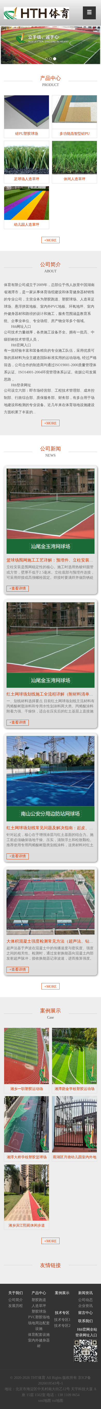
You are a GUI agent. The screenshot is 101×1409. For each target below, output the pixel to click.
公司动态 (85, 1300)
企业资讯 (85, 1306)
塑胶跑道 (39, 1300)
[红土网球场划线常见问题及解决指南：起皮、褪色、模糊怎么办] (50, 778)
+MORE (50, 240)
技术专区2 (62, 1326)
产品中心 (39, 1293)
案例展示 (62, 1293)
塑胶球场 (39, 1311)
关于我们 (15, 1293)
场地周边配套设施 (39, 1326)
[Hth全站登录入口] (36, 13)
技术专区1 (62, 1320)
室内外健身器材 (39, 1343)
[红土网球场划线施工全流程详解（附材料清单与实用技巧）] (50, 644)
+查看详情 (17, 588)
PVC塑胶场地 (39, 1317)
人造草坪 (39, 1306)
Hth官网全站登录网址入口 (86, 1332)
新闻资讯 (85, 1293)
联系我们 (85, 1321)
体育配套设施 (39, 1335)
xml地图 (44, 1401)
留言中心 (85, 1313)
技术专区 (62, 1313)
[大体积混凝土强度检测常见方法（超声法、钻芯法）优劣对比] (50, 902)
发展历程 (15, 1306)
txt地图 (57, 1401)
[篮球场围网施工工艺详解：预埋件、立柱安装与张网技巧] (50, 511)
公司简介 (15, 1300)
